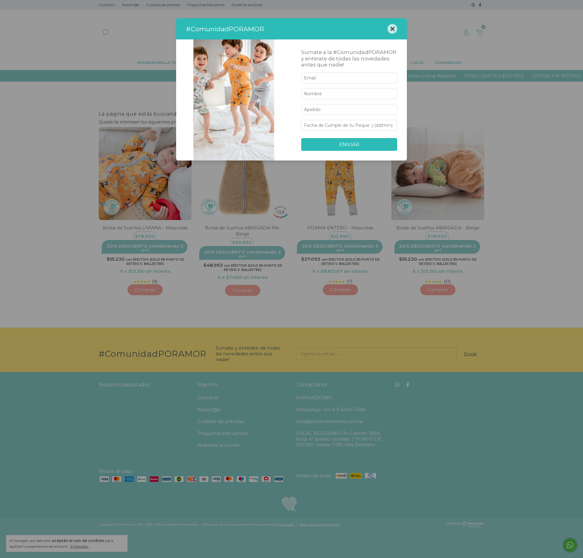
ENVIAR (349, 144)
